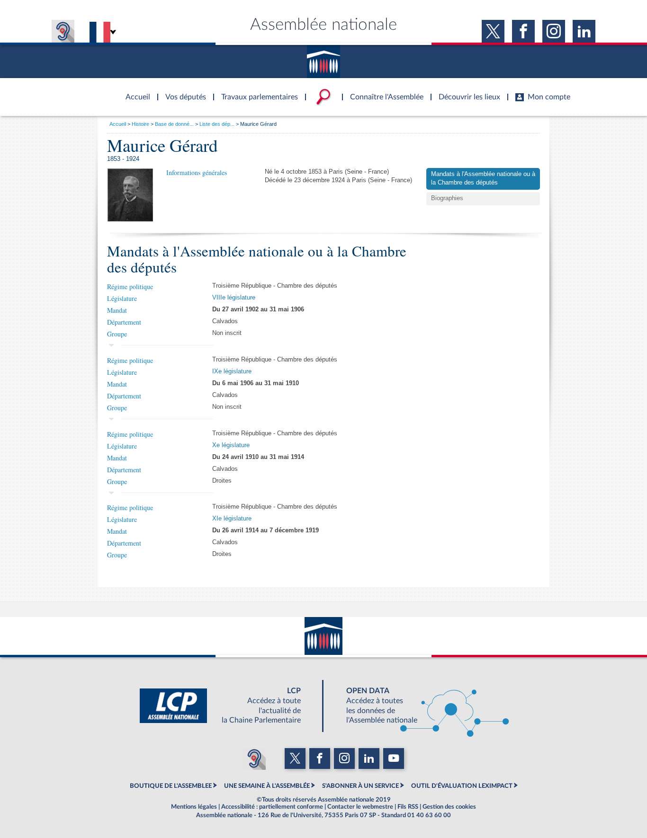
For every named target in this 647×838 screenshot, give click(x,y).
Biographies (447, 198)
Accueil (117, 124)
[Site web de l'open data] (419, 706)
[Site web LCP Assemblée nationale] (228, 706)
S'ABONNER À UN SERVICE (360, 786)
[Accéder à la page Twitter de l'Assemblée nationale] (493, 31)
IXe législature (232, 371)
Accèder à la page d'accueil (134, 91)
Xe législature (231, 445)
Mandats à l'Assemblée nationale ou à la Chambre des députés (483, 178)
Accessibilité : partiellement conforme (272, 807)
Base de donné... (174, 124)
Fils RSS (407, 807)
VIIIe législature (233, 297)
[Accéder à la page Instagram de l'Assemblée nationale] (553, 31)
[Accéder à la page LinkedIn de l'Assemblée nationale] (584, 31)
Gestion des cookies (449, 807)
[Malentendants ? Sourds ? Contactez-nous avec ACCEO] (63, 31)
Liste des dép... (216, 124)
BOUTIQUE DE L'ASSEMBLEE (171, 786)
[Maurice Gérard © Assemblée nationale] (130, 194)
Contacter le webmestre (360, 807)
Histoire (140, 124)
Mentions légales (194, 807)
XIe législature (232, 518)
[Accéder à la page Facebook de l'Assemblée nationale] (523, 31)
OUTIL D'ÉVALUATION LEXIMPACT (461, 786)
